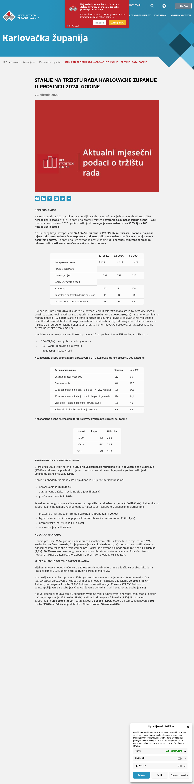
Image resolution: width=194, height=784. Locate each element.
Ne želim (99, 22)
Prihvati (141, 775)
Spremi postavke (179, 775)
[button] (187, 726)
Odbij (159, 775)
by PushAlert (74, 26)
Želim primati (117, 22)
